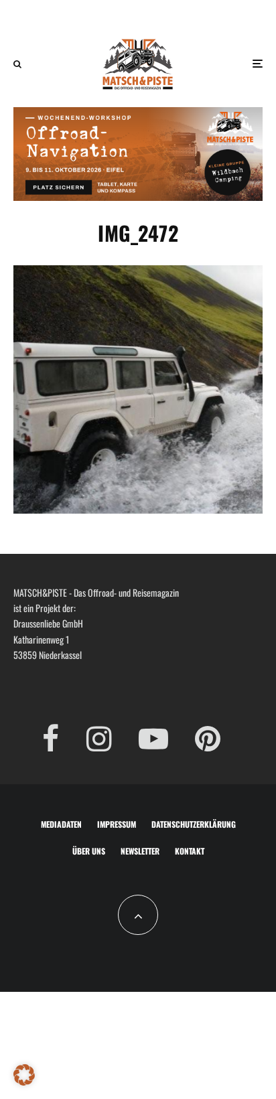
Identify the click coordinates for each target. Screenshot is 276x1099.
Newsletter (140, 851)
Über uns (88, 851)
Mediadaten (61, 824)
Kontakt (189, 851)
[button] (24, 1075)
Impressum (116, 824)
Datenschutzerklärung (193, 824)
